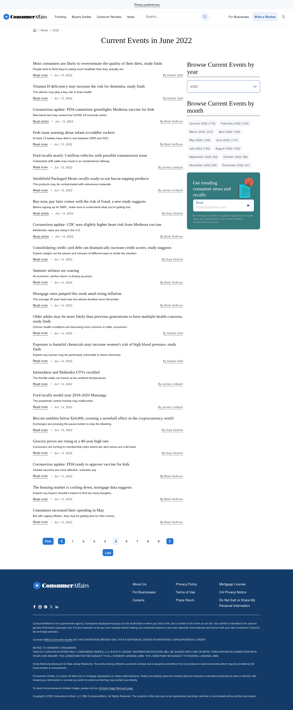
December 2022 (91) (236, 165)
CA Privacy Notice (232, 592)
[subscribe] (248, 205)
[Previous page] (61, 541)
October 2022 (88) (235, 157)
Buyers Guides (81, 17)
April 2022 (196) (229, 132)
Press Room (185, 600)
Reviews (109, 17)
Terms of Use (185, 592)
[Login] (283, 17)
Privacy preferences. (147, 5)
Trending (60, 17)
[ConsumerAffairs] (25, 17)
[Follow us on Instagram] (40, 606)
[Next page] (169, 541)
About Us (139, 584)
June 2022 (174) (227, 140)
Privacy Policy (186, 584)
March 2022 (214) (201, 132)
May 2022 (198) (200, 140)
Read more (40, 75)
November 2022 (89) (203, 165)
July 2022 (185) (199, 148)
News (130, 17)
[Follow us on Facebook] (34, 606)
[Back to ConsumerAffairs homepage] (34, 30)
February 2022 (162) (235, 123)
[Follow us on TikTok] (45, 606)
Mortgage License (232, 584)
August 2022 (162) (227, 148)
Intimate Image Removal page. (116, 688)
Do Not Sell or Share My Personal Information (237, 603)
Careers (139, 600)
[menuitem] (202, 123)
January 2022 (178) (202, 123)
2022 (55, 30)
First (48, 541)
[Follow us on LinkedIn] (56, 606)
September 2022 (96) (203, 157)
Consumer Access (58, 639)
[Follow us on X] (51, 606)
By (173, 75)
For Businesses (239, 17)
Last (108, 553)
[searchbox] (176, 17)
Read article (41, 121)
